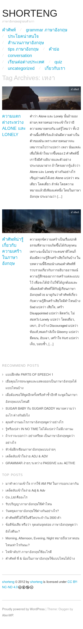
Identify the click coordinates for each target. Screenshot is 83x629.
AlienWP (7, 615)
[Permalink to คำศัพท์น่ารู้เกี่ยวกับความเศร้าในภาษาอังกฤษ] (41, 222)
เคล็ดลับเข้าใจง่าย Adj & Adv (25, 490)
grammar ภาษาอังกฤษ (46, 30)
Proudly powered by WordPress (23, 609)
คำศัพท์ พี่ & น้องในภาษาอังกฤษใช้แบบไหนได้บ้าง (40, 558)
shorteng (8, 581)
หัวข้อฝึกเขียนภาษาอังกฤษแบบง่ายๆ (31, 449)
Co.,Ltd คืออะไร (16, 497)
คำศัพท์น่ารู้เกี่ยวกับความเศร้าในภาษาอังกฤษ (12, 251)
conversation (20, 55)
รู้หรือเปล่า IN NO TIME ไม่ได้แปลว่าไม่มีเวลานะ (39, 428)
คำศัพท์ (9, 30)
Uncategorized (21, 68)
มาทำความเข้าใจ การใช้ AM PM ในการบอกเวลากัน (42, 483)
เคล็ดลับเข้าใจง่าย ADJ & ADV (27, 456)
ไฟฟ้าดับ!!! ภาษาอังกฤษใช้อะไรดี (29, 551)
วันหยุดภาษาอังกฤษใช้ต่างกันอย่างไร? (32, 510)
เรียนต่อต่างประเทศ (26, 62)
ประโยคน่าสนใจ (23, 36)
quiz (58, 62)
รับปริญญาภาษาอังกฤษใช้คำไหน (29, 504)
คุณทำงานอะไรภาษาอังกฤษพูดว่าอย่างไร (34, 422)
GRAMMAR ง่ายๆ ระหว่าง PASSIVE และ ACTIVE (40, 463)
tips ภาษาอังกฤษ (23, 49)
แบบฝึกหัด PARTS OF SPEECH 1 (29, 374)
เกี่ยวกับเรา (55, 68)
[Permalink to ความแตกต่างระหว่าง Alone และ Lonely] (41, 99)
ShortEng (29, 13)
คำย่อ (54, 49)
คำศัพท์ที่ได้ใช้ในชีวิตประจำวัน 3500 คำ (33, 517)
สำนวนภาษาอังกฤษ (26, 43)
